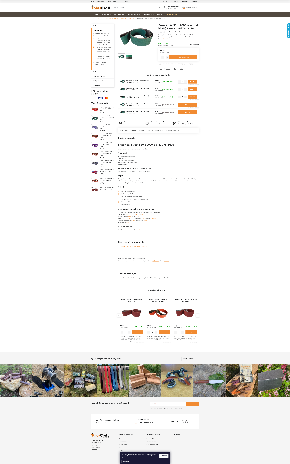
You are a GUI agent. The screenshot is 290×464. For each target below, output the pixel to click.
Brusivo (97, 26)
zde (123, 458)
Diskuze (149, 130)
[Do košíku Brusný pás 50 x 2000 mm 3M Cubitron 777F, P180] (164, 332)
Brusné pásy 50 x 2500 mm (103, 49)
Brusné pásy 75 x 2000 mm (103, 54)
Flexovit (191, 64)
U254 (138, 216)
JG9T (127, 222)
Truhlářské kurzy (123, 441)
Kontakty (126, 1)
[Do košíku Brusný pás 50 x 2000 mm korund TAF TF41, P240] (191, 332)
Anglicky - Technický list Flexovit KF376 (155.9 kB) (134, 246)
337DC (144, 214)
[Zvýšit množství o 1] (167, 57)
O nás (92, 1)
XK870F (153, 218)
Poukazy (97, 85)
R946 (129, 216)
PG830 (133, 220)
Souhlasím (164, 456)
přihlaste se (155, 261)
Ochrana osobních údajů (152, 444)
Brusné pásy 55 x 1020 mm (103, 51)
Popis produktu (124, 130)
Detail (187, 105)
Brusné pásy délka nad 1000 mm (102, 38)
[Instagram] (186, 421)
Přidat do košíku (183, 57)
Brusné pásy (99, 30)
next (198, 315)
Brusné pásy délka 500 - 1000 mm (103, 36)
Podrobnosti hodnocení (179, 32)
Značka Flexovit (159, 130)
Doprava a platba (101, 1)
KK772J (144, 218)
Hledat (159, 8)
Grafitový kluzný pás (99, 64)
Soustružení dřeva (100, 76)
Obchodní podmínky (151, 441)
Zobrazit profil (189, 358)
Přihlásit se (192, 404)
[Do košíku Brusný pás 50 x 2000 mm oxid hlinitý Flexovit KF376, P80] (192, 89)
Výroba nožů (99, 81)
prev (119, 315)
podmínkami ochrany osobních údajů (173, 408)
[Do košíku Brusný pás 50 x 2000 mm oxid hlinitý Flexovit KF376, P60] (192, 82)
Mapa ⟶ (94, 449)
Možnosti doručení (194, 44)
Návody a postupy (112, 1)
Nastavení (126, 461)
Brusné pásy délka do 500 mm (102, 33)
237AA (135, 214)
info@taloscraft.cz (144, 420)
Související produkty (172, 130)
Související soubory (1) (137, 130)
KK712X (131, 218)
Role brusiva (98, 67)
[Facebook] (183, 421)
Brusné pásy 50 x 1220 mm (103, 40)
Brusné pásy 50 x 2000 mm (104, 47)
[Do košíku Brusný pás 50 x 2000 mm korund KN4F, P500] (137, 332)
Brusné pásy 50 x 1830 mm (103, 45)
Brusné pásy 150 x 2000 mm (103, 58)
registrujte (166, 261)
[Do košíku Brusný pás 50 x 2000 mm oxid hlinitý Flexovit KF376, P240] (192, 97)
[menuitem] (96, 14)
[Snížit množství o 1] (162, 57)
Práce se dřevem (100, 72)
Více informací (167, 39)
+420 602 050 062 (172, 7)
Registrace (195, 1)
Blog (120, 1)
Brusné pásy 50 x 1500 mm (103, 42)
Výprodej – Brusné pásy (100, 62)
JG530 (146, 220)
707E (127, 214)
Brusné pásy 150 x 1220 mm (103, 56)
